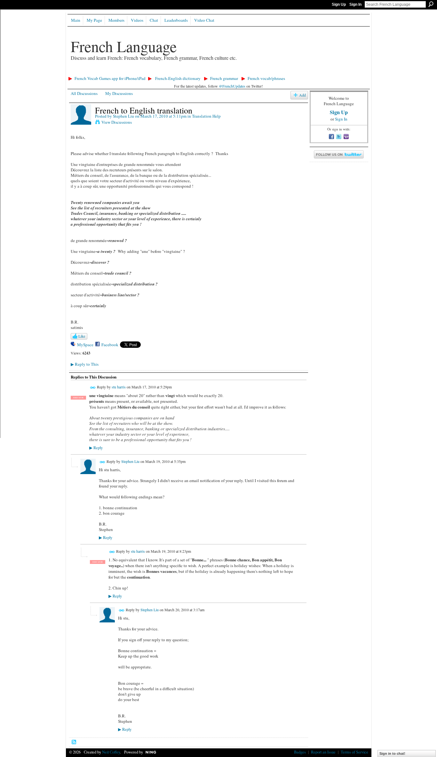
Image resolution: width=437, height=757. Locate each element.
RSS (74, 742)
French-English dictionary (178, 78)
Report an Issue (323, 751)
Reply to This (85, 364)
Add (302, 95)
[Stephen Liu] (81, 123)
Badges (300, 751)
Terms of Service (354, 751)
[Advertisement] (182, 72)
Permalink (93, 388)
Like (81, 336)
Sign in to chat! (392, 753)
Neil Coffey (111, 751)
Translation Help (206, 116)
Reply (96, 447)
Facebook (109, 344)
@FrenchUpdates (232, 86)
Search (430, 4)
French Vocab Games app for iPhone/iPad (110, 78)
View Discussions (116, 122)
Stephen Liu (123, 116)
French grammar (224, 78)
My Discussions (119, 93)
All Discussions (84, 93)
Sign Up (339, 4)
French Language (124, 46)
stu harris (119, 386)
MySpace (85, 344)
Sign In (355, 4)
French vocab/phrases (266, 78)
